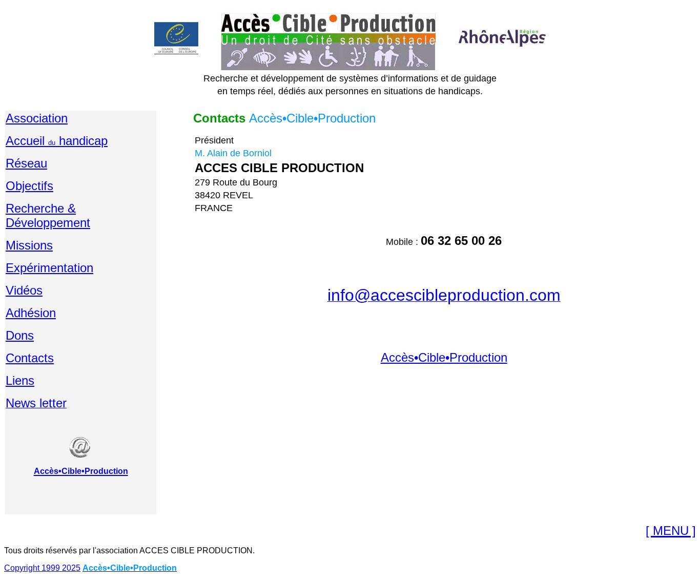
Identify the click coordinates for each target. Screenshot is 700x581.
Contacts (30, 358)
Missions (29, 245)
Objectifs (29, 186)
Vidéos (24, 290)
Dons (20, 335)
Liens (20, 380)
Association (37, 118)
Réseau (26, 163)
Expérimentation (49, 268)
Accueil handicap (57, 141)
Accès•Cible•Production (444, 357)
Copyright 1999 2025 (42, 568)
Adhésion (31, 313)
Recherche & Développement (48, 215)
